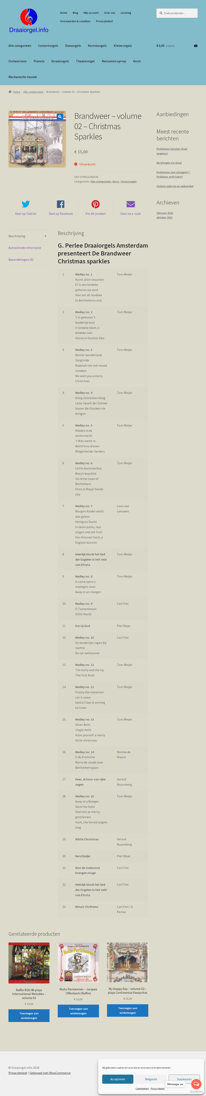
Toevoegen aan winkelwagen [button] (29, 1016)
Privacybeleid (158, 1088)
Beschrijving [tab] (16, 236)
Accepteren (117, 1079)
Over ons (109, 13)
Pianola (39, 61)
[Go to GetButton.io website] (196, 1092)
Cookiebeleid (142, 1088)
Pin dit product (95, 214)
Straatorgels (60, 61)
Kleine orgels (123, 46)
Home (63, 13)
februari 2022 (165, 213)
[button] (60, 117)
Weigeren (151, 1079)
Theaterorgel (85, 61)
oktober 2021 (165, 217)
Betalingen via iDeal (169, 163)
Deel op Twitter (26, 214)
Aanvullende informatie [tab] (24, 248)
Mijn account (91, 13)
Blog (75, 13)
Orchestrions (17, 61)
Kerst (137, 61)
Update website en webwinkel (175, 186)
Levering (126, 13)
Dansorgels (73, 46)
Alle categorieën (19, 46)
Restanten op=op (114, 61)
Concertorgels (48, 46)
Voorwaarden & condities (75, 21)
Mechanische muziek (22, 77)
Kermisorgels (97, 46)
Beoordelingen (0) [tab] (20, 260)
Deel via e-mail (131, 214)
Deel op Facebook (61, 214)
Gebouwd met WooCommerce (50, 1073)
